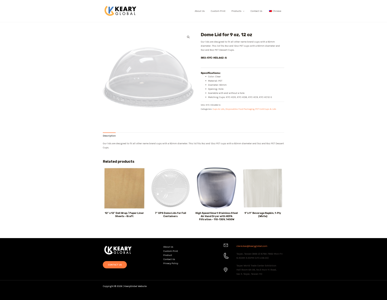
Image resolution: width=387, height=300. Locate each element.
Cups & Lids (218, 109)
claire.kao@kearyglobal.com (251, 246)
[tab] (109, 135)
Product (167, 255)
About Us (200, 11)
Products (236, 11)
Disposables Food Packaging (239, 109)
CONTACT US (115, 264)
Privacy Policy (170, 263)
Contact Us (256, 11)
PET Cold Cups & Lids (265, 109)
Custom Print (218, 11)
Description (109, 135)
